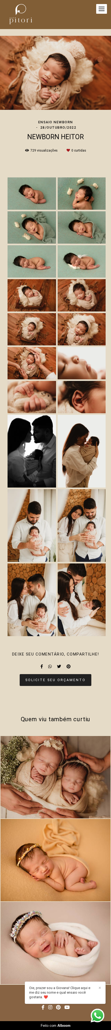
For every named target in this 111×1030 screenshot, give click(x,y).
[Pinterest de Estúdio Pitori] (58, 1007)
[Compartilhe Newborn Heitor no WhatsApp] (50, 666)
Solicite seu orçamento (55, 680)
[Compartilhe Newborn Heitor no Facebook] (41, 666)
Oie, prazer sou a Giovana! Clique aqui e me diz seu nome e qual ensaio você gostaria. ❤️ (59, 992)
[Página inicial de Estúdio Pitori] (20, 14)
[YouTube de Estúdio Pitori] (67, 1007)
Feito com (56, 1026)
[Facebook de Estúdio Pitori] (42, 1007)
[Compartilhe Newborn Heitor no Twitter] (59, 666)
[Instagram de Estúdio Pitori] (50, 1007)
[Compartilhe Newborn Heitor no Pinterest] (69, 666)
